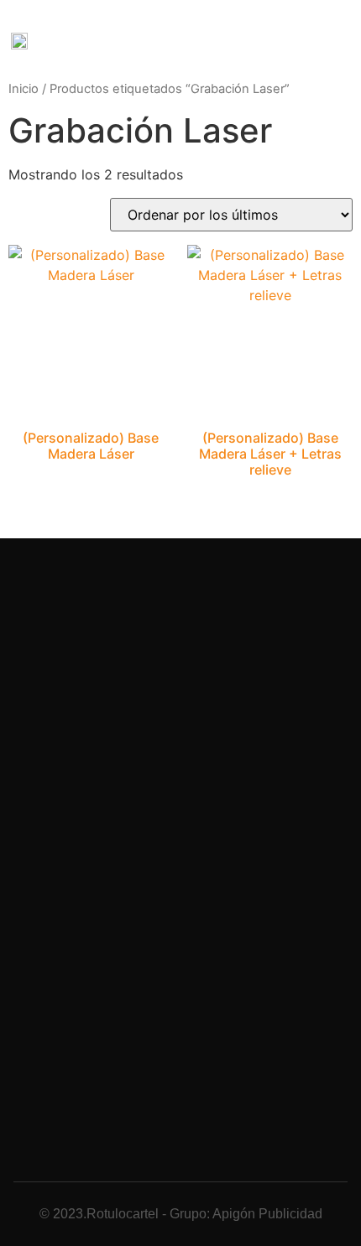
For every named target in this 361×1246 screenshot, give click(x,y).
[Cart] (268, 41)
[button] (234, 40)
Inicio (23, 88)
